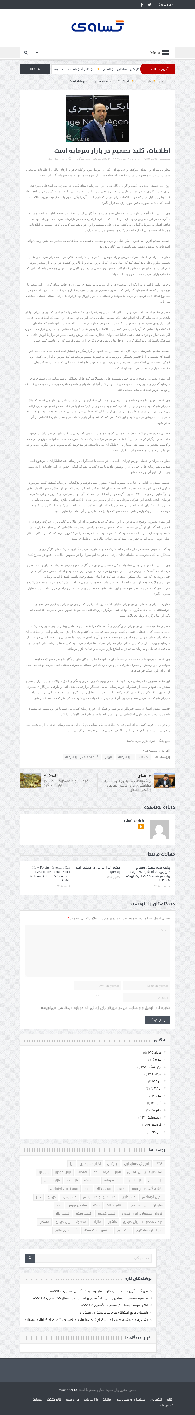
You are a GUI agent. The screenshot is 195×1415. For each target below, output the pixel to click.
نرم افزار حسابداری (149, 1230)
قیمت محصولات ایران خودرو (143, 1222)
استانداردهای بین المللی (145, 1172)
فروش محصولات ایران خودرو (142, 1213)
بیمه (87, 1188)
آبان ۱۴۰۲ (156, 1089)
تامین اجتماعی (152, 1197)
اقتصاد (82, 1172)
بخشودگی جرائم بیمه (147, 1188)
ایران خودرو (63, 1172)
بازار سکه (91, 1180)
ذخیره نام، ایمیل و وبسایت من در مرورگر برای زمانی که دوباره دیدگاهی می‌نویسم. (105, 1008)
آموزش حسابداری (136, 1164)
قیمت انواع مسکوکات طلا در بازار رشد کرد (66, 783)
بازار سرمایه (125, 756)
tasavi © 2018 (68, 1390)
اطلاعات (143, 756)
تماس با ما (165, 1405)
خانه (170, 1399)
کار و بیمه (72, 1399)
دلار (38, 1197)
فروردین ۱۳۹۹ (152, 1125)
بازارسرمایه (100, 158)
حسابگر (37, 1399)
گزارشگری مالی (66, 1230)
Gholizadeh (151, 158)
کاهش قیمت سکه (97, 1230)
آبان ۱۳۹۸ (155, 1132)
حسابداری (129, 1197)
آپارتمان (112, 1164)
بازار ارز (44, 1172)
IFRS (159, 1164)
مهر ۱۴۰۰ (156, 1110)
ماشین (112, 1222)
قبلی (141, 775)
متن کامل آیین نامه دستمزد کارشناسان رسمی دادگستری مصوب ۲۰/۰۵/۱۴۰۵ (75, 69)
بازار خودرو (134, 1180)
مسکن (44, 1222)
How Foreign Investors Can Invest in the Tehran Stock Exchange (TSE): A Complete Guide (49, 874)
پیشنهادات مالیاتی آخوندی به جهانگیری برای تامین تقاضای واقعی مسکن (127, 785)
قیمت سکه (84, 1213)
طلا (58, 1205)
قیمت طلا (62, 1213)
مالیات (97, 1222)
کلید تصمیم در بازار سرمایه (81, 756)
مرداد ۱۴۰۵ (154, 1052)
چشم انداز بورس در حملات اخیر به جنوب (98, 869)
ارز (71, 1164)
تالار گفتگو (54, 1399)
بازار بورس (155, 1180)
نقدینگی (123, 1230)
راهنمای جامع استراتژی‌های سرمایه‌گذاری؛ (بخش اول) (112, 1313)
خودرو (51, 1197)
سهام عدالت (115, 1205)
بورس (108, 756)
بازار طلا (72, 1180)
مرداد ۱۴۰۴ (154, 1074)
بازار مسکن (52, 1180)
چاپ (64, 159)
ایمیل (51, 159)
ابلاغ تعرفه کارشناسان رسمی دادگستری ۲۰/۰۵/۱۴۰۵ (114, 1305)
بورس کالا (104, 1188)
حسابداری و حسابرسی (99, 1197)
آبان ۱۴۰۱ (156, 1103)
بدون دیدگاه (84, 158)
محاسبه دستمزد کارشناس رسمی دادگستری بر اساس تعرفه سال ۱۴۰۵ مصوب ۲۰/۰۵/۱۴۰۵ (90, 1298)
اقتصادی (156, 1399)
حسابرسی (69, 1197)
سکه (96, 1205)
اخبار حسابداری (90, 1164)
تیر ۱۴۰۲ (156, 1096)
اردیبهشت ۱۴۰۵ (151, 1067)
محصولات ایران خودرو (70, 1222)
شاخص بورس (77, 1205)
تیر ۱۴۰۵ (156, 1060)
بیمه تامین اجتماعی (64, 1188)
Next (52, 775)
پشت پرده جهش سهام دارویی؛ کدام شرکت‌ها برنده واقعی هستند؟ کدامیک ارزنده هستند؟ (148, 874)
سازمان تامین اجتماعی (147, 1205)
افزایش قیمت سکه (107, 1172)
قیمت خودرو (106, 1213)
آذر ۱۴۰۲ (156, 1081)
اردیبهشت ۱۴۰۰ (151, 1117)
